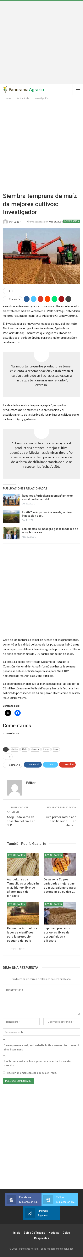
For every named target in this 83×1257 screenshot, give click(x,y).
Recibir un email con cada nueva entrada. (32, 1072)
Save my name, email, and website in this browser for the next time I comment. (41, 1047)
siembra (35, 749)
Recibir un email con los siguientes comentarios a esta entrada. (37, 1063)
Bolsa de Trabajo (34, 1232)
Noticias (54, 1232)
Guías (66, 1232)
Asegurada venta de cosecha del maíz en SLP (21, 821)
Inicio (16, 1232)
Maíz (24, 749)
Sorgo (46, 749)
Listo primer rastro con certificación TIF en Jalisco (60, 821)
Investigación (71, 221)
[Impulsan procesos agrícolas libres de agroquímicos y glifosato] (60, 913)
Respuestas (41, 1238)
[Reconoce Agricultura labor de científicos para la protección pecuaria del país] (23, 913)
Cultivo (14, 749)
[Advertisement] (41, 42)
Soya (55, 749)
